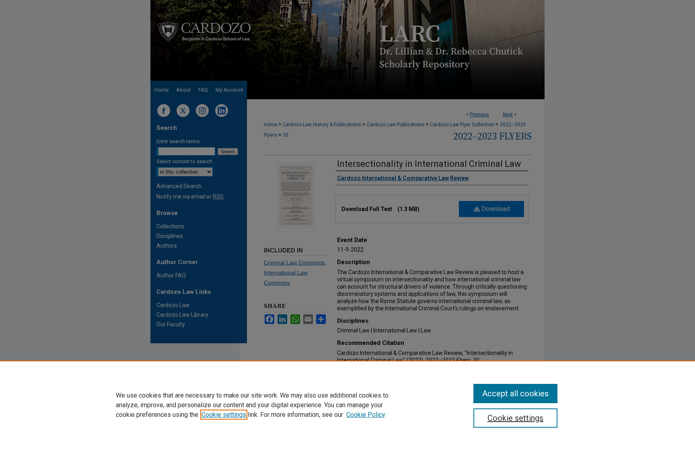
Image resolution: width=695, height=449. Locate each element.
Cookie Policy (365, 414)
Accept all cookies (515, 393)
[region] (347, 405)
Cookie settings (224, 414)
